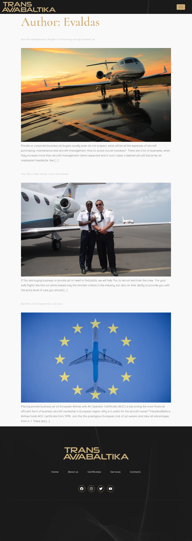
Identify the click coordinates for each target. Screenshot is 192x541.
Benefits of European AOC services (41, 303)
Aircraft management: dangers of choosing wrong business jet (58, 39)
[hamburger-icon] (181, 7)
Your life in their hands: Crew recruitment (44, 173)
